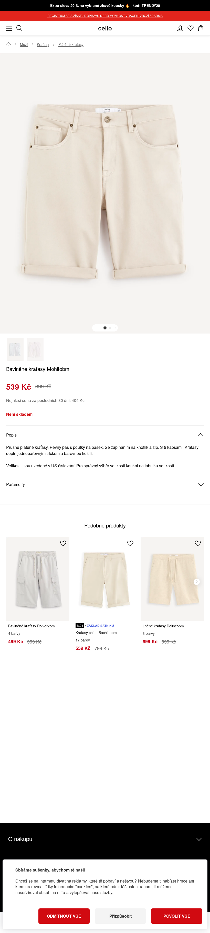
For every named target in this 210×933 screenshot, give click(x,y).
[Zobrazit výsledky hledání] (19, 28)
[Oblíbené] (190, 28)
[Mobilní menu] (9, 28)
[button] (105, 327)
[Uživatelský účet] (180, 28)
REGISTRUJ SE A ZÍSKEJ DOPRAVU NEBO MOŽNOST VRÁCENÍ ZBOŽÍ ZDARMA (105, 15)
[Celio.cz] (105, 28)
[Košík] (201, 28)
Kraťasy (43, 44)
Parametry (15, 484)
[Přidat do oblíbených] (63, 543)
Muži (24, 44)
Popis (11, 435)
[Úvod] (8, 44)
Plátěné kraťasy (70, 44)
